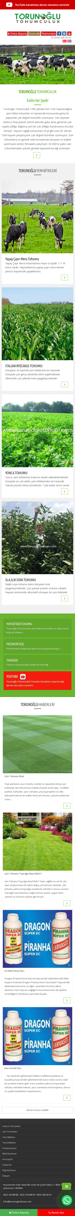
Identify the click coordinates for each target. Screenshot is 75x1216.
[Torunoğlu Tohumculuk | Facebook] (59, 33)
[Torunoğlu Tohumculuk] (37, 17)
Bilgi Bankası (9, 1170)
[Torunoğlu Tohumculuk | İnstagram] (64, 33)
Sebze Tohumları (11, 1126)
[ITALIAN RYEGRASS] (37, 323)
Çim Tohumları (9, 1131)
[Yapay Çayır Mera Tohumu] (37, 216)
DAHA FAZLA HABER (37, 1110)
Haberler (7, 1164)
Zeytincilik (34, 33)
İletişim (6, 1175)
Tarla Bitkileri (9, 1142)
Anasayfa (7, 1159)
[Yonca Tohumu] (37, 430)
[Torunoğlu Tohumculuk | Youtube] (69, 33)
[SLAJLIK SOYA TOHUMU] (37, 537)
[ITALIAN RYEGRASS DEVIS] (65, 384)
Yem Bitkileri (8, 1137)
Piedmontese (48, 33)
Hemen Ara (57, 1212)
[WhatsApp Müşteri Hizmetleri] (67, 1200)
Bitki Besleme (9, 1153)
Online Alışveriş (18, 33)
